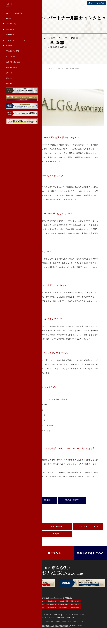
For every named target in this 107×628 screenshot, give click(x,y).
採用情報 (9, 45)
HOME (8, 18)
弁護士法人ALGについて (43, 615)
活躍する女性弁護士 (13, 62)
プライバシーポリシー (47, 617)
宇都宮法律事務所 (63, 601)
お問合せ (9, 83)
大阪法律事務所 (75, 604)
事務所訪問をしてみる (90, 553)
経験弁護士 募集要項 (72, 500)
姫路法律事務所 (51, 607)
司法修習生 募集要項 (42, 500)
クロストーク (11, 56)
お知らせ (9, 73)
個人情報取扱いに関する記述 (65, 617)
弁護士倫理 (10, 34)
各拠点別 (56, 534)
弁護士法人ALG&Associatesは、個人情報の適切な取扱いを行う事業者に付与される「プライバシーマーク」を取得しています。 (56, 621)
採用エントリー (11, 78)
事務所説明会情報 (12, 51)
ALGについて (11, 24)
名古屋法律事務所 (63, 604)
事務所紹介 (10, 29)
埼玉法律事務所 (75, 601)
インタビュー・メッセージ (15, 40)
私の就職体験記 (11, 67)
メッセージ (66, 615)
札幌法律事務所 (51, 601)
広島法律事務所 (63, 607)
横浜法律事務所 (51, 604)
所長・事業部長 (56, 526)
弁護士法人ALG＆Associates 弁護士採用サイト (54, 625)
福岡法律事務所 (75, 607)
